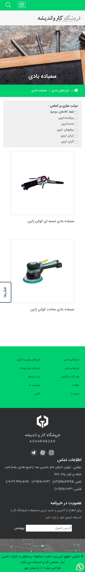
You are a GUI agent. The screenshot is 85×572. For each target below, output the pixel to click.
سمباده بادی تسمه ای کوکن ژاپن (51, 221)
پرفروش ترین (66, 129)
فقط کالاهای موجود (62, 111)
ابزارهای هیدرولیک (30, 368)
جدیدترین (68, 123)
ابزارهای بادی (72, 368)
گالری (37, 394)
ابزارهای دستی (71, 360)
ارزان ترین (68, 135)
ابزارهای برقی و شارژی (28, 360)
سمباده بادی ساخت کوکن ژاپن (52, 309)
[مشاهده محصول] (42, 183)
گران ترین (68, 141)
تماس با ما (34, 385)
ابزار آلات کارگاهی (70, 377)
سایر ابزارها (34, 377)
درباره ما (75, 394)
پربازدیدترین (66, 117)
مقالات (75, 385)
